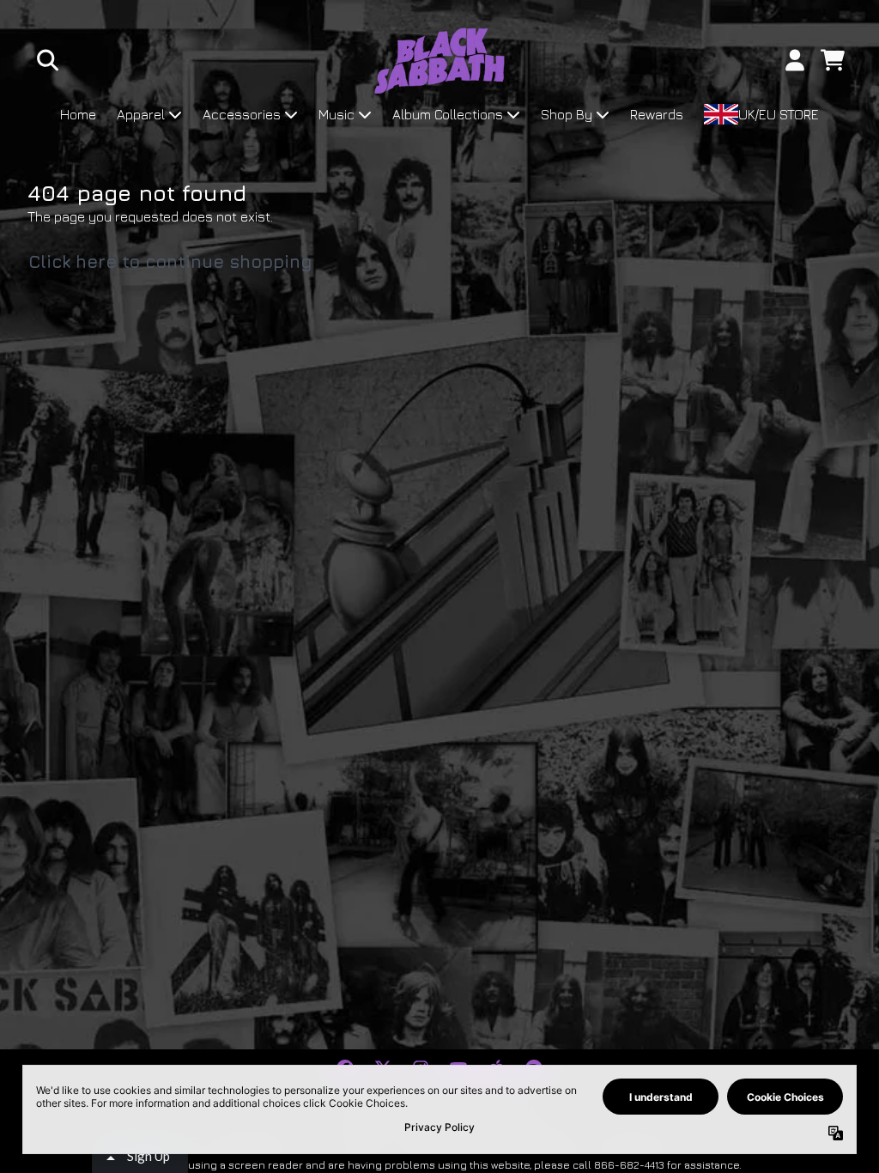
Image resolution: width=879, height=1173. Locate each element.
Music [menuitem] (336, 114)
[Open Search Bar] (46, 60)
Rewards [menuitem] (656, 114)
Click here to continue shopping (170, 261)
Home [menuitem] (78, 114)
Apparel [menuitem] (141, 114)
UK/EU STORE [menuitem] (778, 114)
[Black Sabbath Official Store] (440, 60)
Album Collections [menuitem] (447, 114)
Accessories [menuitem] (242, 114)
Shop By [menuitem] (566, 114)
